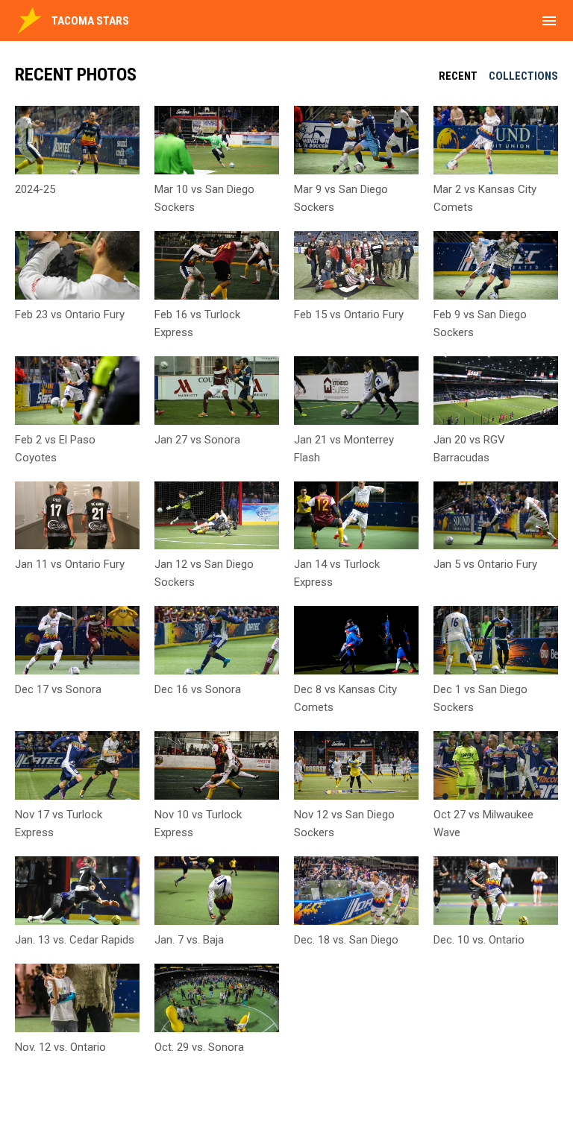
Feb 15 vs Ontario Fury (349, 314)
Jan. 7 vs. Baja (189, 940)
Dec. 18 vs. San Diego (346, 940)
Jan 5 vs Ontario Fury (485, 564)
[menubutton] (549, 21)
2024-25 (35, 189)
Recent (458, 76)
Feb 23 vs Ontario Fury (70, 314)
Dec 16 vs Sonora (197, 689)
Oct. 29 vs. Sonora (199, 1047)
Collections (523, 76)
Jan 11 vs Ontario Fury (70, 564)
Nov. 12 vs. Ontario (60, 1047)
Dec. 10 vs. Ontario (479, 940)
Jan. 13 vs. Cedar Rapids (74, 940)
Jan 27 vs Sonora (197, 439)
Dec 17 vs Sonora (58, 689)
